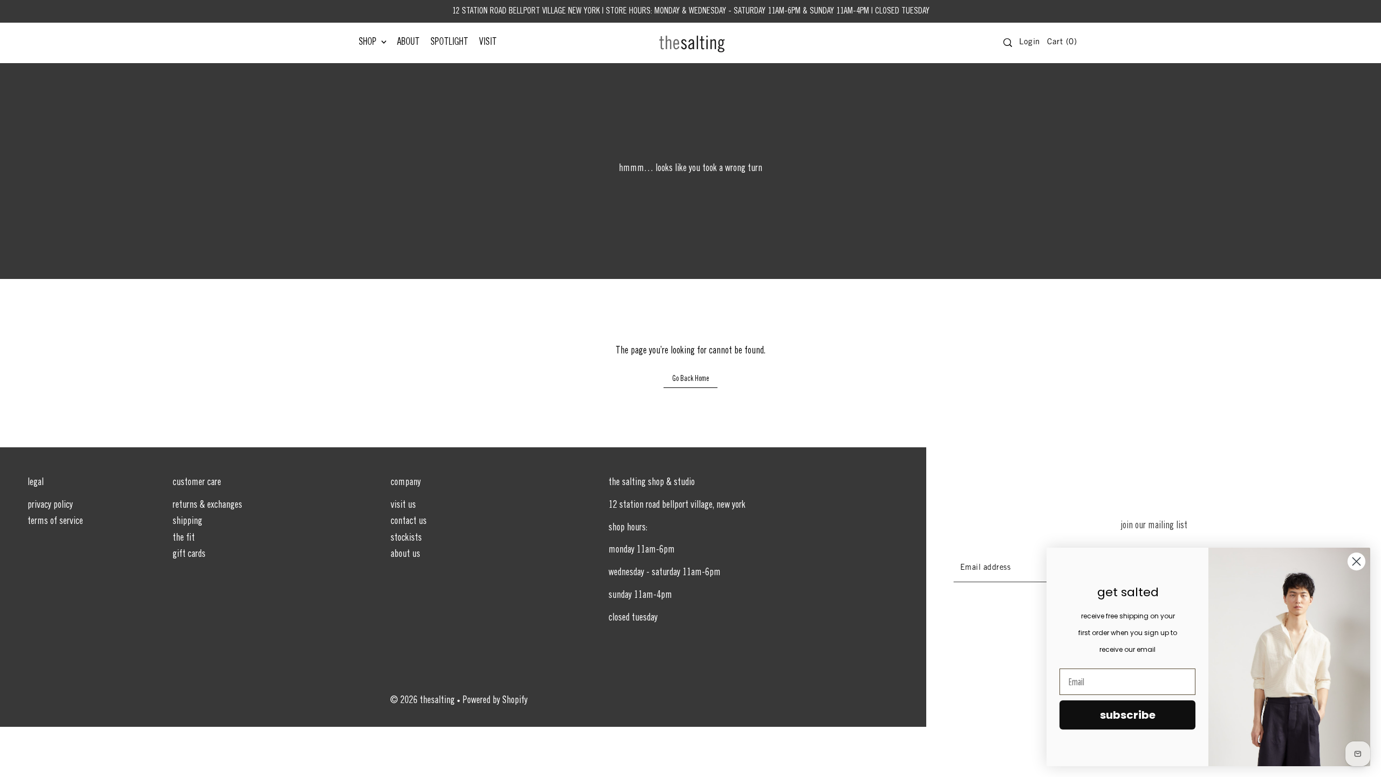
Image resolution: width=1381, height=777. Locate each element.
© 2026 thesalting (422, 701)
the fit (184, 538)
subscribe (1128, 715)
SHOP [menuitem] (369, 42)
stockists (406, 538)
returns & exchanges (207, 505)
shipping (187, 522)
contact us (409, 522)
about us (405, 555)
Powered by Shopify (495, 701)
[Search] (1008, 42)
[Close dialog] (1356, 561)
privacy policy (50, 505)
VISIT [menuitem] (488, 42)
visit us (403, 505)
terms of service (55, 522)
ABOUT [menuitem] (408, 42)
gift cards (189, 555)
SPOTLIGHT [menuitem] (449, 42)
